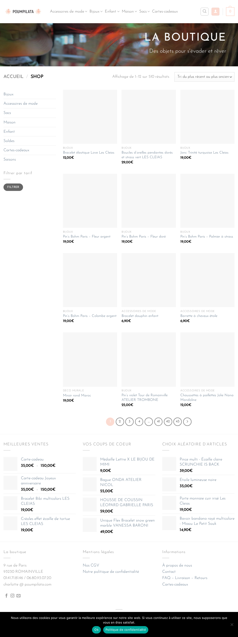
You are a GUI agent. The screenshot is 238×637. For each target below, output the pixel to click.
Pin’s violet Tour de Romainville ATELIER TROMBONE (145, 398)
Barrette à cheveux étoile (198, 316)
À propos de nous (177, 565)
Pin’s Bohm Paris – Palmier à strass (206, 236)
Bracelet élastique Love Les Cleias (88, 152)
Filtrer (13, 187)
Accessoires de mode (67, 11)
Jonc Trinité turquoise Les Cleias (204, 152)
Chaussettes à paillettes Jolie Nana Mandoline (207, 398)
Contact (169, 572)
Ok (96, 629)
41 (158, 421)
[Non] (232, 626)
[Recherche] (204, 12)
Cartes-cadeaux (165, 11)
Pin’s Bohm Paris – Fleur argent (86, 236)
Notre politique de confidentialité (111, 572)
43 (177, 421)
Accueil (13, 76)
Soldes (8, 141)
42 (168, 421)
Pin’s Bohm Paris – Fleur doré (144, 236)
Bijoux (94, 11)
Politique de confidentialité (126, 629)
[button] (215, 12)
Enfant (110, 11)
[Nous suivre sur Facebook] (6, 596)
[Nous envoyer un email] (18, 596)
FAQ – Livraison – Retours (184, 578)
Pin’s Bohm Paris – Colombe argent (89, 316)
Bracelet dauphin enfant (140, 316)
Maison (128, 11)
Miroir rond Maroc (77, 395)
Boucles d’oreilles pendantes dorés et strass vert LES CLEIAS (147, 155)
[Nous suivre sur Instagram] (12, 596)
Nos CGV (91, 565)
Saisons (9, 159)
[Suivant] (187, 422)
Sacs (143, 11)
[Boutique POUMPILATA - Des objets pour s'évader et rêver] (23, 11)
